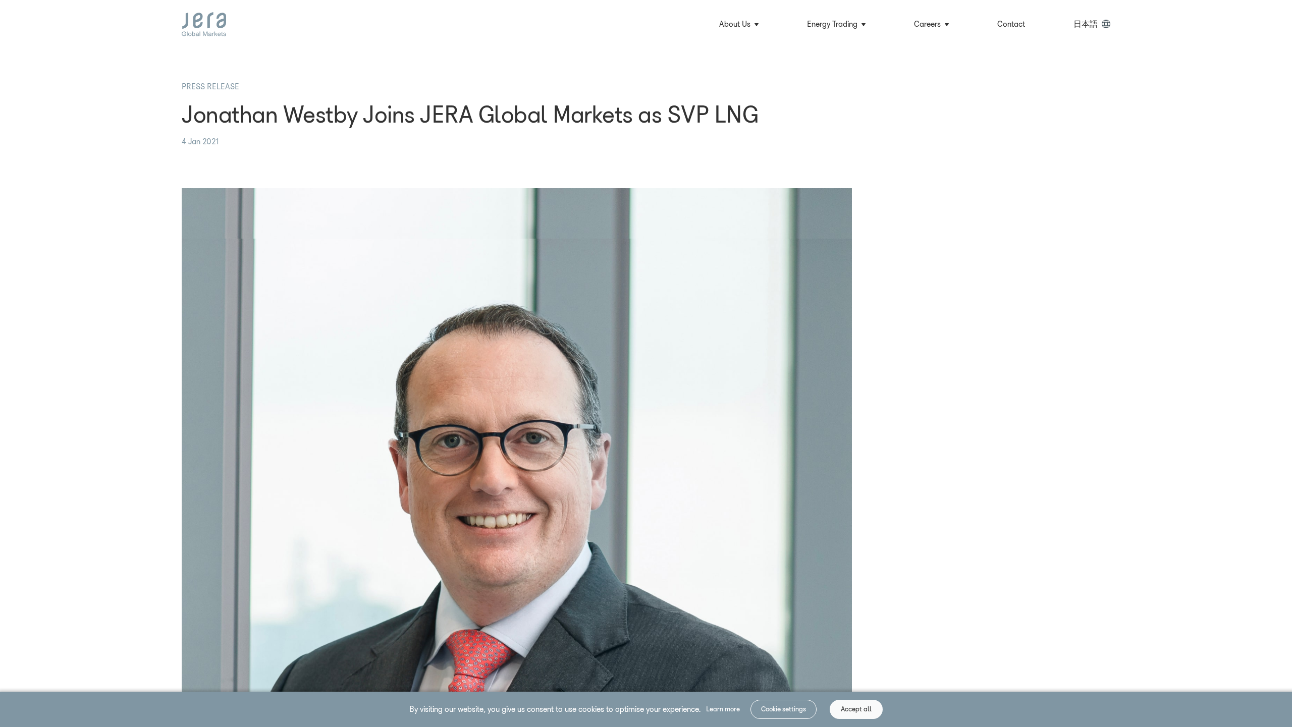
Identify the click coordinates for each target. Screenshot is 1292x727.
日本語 (1085, 24)
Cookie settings (783, 709)
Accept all (856, 709)
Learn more (723, 709)
